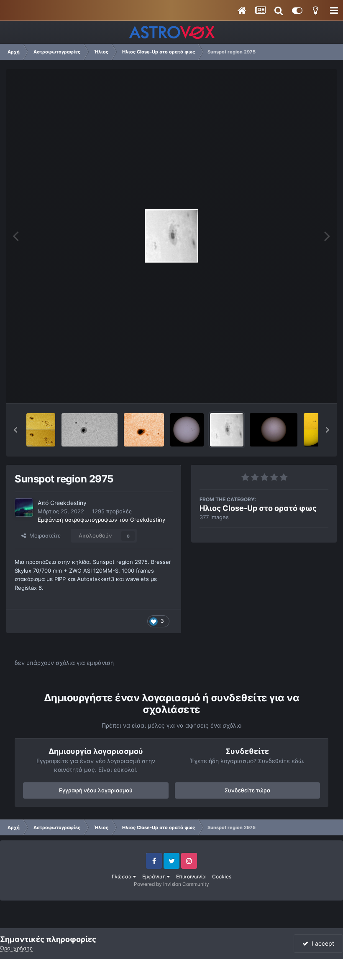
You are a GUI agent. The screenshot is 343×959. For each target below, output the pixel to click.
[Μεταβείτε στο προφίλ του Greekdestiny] (24, 507)
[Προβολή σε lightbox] (171, 236)
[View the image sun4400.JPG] (187, 430)
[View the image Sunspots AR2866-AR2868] (315, 430)
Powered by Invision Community (171, 884)
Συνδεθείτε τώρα (247, 790)
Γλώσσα (122, 876)
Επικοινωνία (191, 876)
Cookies (221, 876)
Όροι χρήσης (16, 948)
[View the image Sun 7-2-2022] (273, 430)
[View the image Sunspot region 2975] (226, 430)
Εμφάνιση (154, 876)
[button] (15, 430)
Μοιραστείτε (43, 535)
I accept (321, 943)
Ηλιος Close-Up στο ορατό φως (258, 508)
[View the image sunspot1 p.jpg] (144, 430)
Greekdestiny (68, 502)
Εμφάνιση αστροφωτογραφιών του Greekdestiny (101, 519)
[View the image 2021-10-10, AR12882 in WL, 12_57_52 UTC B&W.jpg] (89, 430)
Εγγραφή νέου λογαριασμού (96, 790)
